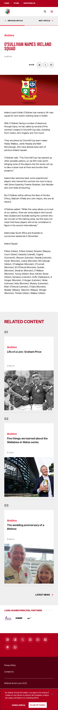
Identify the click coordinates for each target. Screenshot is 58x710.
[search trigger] (45, 11)
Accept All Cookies (37, 705)
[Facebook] (15, 639)
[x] (45, 64)
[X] (22, 639)
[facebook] (39, 64)
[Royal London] (8, 618)
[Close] (52, 694)
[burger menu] (51, 11)
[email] (51, 64)
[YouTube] (38, 639)
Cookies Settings (18, 705)
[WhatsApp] (15, 647)
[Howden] (19, 618)
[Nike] (29, 618)
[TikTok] (30, 639)
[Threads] (7, 647)
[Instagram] (7, 639)
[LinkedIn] (45, 639)
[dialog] (29, 699)
